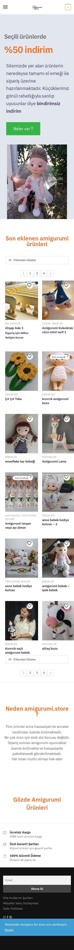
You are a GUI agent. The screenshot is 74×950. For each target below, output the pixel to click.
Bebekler (11, 457)
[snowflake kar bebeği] (21, 433)
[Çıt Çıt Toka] (21, 371)
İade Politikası (13, 908)
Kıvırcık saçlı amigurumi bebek (17, 651)
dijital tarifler (52, 323)
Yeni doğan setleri (17, 581)
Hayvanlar (49, 457)
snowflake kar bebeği (20, 461)
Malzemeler (13, 323)
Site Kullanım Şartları (18, 898)
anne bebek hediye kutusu (18, 588)
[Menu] (5, 7)
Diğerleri (11, 394)
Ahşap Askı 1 (14, 328)
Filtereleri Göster (25, 260)
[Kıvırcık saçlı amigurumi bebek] (21, 620)
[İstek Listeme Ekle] (30, 286)
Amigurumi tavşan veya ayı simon (18, 526)
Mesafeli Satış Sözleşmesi (20, 903)
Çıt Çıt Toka (13, 399)
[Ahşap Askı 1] (21, 300)
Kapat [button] (9, 930)
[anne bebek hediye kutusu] (21, 558)
